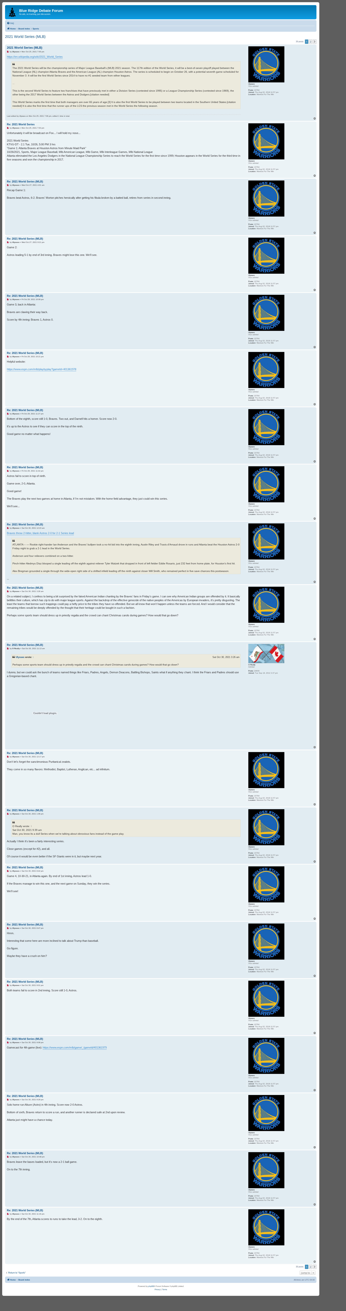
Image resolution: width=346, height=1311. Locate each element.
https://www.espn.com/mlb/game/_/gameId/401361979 (75, 1047)
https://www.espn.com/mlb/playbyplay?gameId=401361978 (41, 369)
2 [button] (310, 41)
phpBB (151, 1286)
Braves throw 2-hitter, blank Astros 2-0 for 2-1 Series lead (40, 533)
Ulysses (20, 657)
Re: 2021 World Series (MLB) (25, 181)
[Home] (12, 11)
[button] (314, 41)
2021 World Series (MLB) (25, 37)
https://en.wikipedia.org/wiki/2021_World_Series (35, 56)
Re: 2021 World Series (21, 124)
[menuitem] (10, 23)
